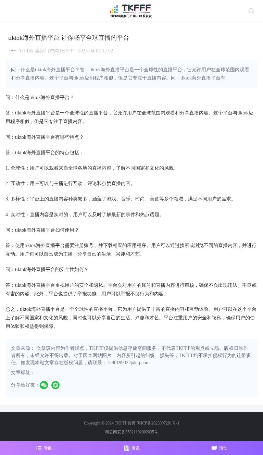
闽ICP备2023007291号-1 (158, 423)
